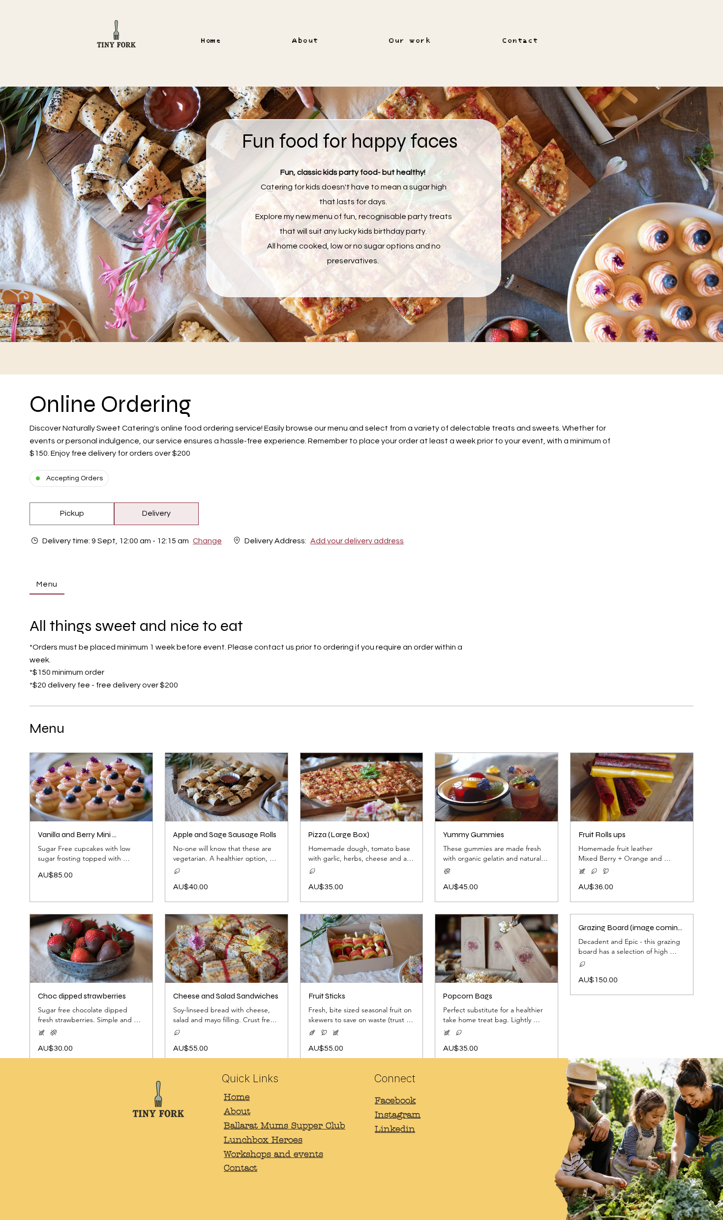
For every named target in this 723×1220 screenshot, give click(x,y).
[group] (156, 513)
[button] (72, 513)
